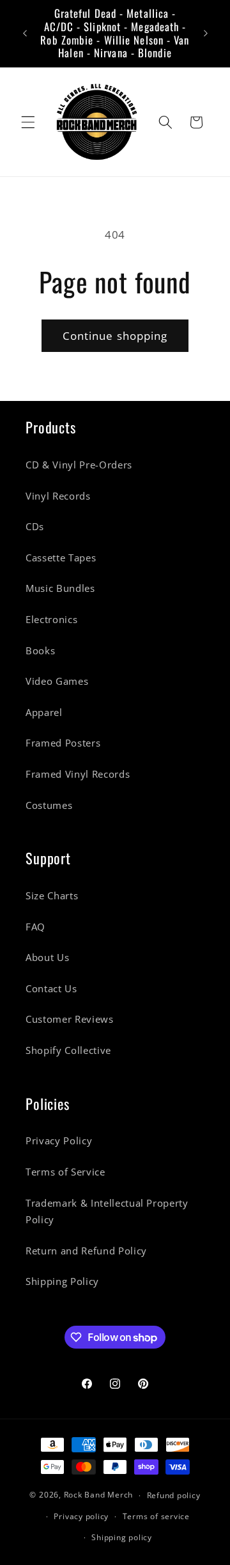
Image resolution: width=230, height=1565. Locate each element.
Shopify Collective (68, 1050)
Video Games (57, 681)
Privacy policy (81, 1516)
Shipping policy (121, 1537)
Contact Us (51, 988)
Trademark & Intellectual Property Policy (107, 1212)
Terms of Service (65, 1172)
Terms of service (156, 1516)
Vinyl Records (58, 496)
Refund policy (174, 1495)
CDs (35, 526)
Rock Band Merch (99, 1495)
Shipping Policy (62, 1281)
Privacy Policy (59, 1140)
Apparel (44, 712)
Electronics (51, 619)
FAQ (35, 927)
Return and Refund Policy (86, 1251)
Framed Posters (63, 743)
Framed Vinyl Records (78, 774)
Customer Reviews (70, 1019)
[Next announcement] (206, 34)
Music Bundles (60, 588)
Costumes (49, 805)
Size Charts (52, 895)
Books (40, 650)
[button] (28, 122)
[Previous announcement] (25, 34)
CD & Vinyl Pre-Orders (79, 465)
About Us (47, 957)
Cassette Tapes (61, 558)
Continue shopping (115, 335)
